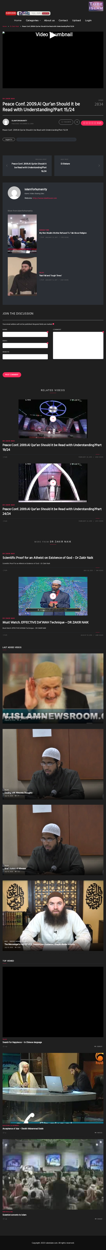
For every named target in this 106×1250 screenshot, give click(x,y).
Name (25, 329)
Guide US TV (9, 714)
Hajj (6, 941)
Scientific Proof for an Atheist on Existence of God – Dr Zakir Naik (48, 558)
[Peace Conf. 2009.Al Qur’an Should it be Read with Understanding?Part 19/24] (53, 419)
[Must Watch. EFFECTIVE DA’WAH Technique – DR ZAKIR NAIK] (53, 596)
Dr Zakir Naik (14, 26)
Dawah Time (44, 230)
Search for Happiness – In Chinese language (22, 1042)
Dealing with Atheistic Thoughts (18, 793)
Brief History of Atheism (15, 868)
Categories (32, 20)
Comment (78, 329)
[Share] (77, 122)
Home (17, 20)
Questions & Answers (11, 1126)
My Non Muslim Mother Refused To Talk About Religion (63, 233)
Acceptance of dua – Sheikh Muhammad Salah (23, 1128)
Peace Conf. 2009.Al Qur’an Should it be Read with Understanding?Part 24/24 (52, 512)
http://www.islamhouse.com (45, 198)
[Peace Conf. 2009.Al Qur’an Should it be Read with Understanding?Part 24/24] (53, 483)
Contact (63, 20)
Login (88, 20)
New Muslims (8, 1212)
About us (49, 20)
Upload (76, 20)
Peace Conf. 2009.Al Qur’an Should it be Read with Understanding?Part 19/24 (52, 448)
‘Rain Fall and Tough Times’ (50, 275)
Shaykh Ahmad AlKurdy (19, 941)
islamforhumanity (36, 189)
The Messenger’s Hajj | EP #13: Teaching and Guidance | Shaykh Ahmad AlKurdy (40, 944)
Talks (41, 273)
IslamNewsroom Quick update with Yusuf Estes (26, 717)
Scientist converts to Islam (14, 1215)
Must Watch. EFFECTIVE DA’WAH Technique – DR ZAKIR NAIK (46, 622)
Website (6, 352)
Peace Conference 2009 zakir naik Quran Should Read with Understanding (46, 139)
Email (25, 341)
